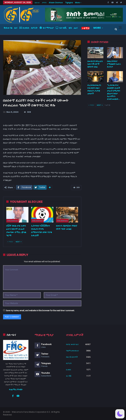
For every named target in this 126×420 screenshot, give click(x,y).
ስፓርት (34, 28)
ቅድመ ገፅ (8, 28)
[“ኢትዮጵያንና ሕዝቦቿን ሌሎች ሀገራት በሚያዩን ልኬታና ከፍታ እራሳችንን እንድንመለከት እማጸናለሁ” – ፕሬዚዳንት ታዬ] (115, 76)
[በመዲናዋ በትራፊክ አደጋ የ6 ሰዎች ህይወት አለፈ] (95, 52)
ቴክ (70, 28)
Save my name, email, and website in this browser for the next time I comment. (40, 310)
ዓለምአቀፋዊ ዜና (72, 350)
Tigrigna (69, 2)
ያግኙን (44, 2)
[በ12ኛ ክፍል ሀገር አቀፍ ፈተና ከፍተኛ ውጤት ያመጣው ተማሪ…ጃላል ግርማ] (17, 214)
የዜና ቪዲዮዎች (72, 357)
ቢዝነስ (26, 28)
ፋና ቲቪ (63, 28)
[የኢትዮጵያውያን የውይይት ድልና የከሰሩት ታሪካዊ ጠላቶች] (95, 76)
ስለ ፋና (37, 2)
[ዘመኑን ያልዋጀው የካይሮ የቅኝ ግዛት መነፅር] (67, 214)
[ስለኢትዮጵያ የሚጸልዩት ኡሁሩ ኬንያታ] (115, 52)
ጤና (76, 28)
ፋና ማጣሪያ (48, 28)
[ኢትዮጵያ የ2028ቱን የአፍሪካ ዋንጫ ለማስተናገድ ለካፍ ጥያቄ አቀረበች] (42, 214)
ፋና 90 (68, 376)
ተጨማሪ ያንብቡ (16, 389)
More (77, 2)
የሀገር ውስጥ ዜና (12, 220)
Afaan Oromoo (56, 2)
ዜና (15, 28)
